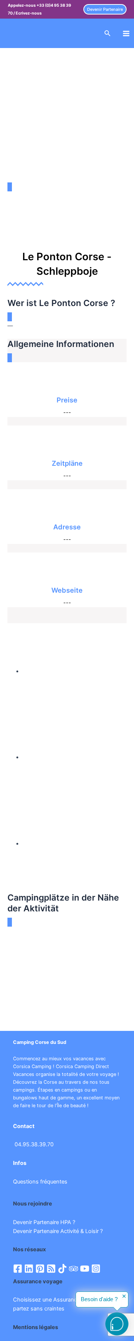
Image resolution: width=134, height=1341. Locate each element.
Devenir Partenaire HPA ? (44, 1222)
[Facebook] (17, 1268)
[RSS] (51, 1268)
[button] (105, 9)
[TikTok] (62, 1268)
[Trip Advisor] (73, 1268)
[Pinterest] (40, 1268)
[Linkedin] (29, 1268)
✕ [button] (124, 1296)
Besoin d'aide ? (99, 1299)
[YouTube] (84, 1268)
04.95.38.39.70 (34, 1144)
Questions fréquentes (40, 1181)
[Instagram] (95, 1268)
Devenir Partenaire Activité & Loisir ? (58, 1231)
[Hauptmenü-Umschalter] (126, 33)
